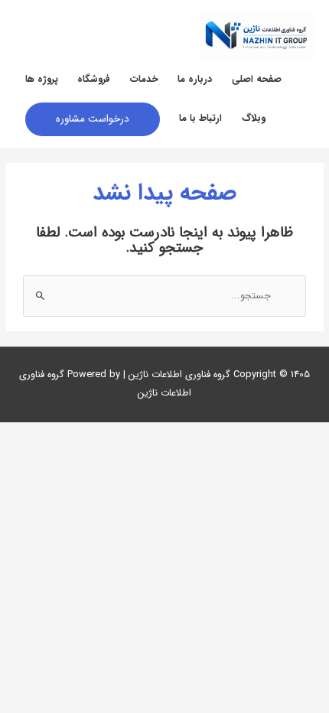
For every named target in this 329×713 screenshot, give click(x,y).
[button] (92, 119)
